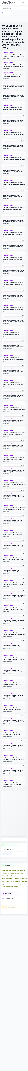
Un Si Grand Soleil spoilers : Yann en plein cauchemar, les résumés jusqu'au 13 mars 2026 (13, 784)
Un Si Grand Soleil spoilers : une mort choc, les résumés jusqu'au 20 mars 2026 (13, 759)
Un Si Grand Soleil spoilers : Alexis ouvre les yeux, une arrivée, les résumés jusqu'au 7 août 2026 (13, 259)
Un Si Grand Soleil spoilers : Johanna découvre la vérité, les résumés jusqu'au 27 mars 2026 (14, 734)
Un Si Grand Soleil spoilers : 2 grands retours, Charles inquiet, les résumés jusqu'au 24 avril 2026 (14, 634)
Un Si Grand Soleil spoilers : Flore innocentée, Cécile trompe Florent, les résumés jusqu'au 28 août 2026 (13, 184)
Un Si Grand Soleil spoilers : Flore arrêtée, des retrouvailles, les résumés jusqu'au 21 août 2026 (13, 209)
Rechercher (5, 13)
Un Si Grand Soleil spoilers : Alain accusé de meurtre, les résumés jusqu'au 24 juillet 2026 (13, 309)
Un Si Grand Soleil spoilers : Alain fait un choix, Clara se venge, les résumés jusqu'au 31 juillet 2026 (13, 284)
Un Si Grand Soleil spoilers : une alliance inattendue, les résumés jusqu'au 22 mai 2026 (12, 534)
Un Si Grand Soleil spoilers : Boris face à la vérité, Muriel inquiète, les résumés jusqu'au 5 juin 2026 (13, 484)
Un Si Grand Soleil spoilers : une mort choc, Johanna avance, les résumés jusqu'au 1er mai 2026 (12, 609)
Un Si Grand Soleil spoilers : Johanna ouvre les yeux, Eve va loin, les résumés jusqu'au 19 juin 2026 (14, 434)
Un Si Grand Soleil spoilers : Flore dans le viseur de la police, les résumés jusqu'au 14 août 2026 (13, 234)
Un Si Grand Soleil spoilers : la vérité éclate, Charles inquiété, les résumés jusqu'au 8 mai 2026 (14, 584)
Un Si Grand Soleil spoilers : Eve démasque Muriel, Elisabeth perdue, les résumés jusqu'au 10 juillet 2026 (13, 359)
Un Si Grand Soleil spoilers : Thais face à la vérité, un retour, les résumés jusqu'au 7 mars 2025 (13, 76)
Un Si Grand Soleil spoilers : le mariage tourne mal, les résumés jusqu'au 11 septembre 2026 (13, 134)
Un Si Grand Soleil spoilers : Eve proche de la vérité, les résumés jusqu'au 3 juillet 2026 (12, 384)
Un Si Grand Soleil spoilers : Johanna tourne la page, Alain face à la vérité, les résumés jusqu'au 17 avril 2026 (14, 659)
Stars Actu (6, 58)
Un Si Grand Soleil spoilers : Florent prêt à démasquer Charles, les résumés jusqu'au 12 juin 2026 (13, 459)
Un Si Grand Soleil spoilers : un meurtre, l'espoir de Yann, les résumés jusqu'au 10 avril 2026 (12, 684)
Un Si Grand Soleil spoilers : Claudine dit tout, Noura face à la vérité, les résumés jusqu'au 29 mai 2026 (14, 509)
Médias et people (9, 52)
